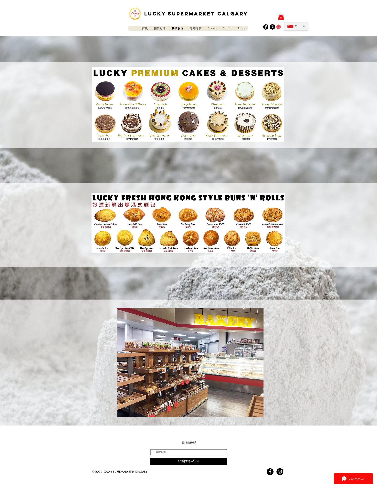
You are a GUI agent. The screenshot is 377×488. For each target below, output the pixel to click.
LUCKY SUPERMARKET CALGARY (196, 14)
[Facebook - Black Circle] (265, 27)
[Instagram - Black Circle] (272, 27)
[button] (281, 16)
